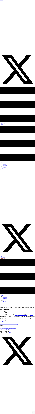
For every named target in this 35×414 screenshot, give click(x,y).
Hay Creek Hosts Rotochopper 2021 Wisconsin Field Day (8, 328)
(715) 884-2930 (4, 332)
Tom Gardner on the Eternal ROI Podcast (6, 329)
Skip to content (1, 0)
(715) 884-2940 (9, 332)
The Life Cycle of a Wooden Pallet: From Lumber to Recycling (9, 324)
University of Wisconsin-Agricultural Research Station (21, 315)
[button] (17, 86)
